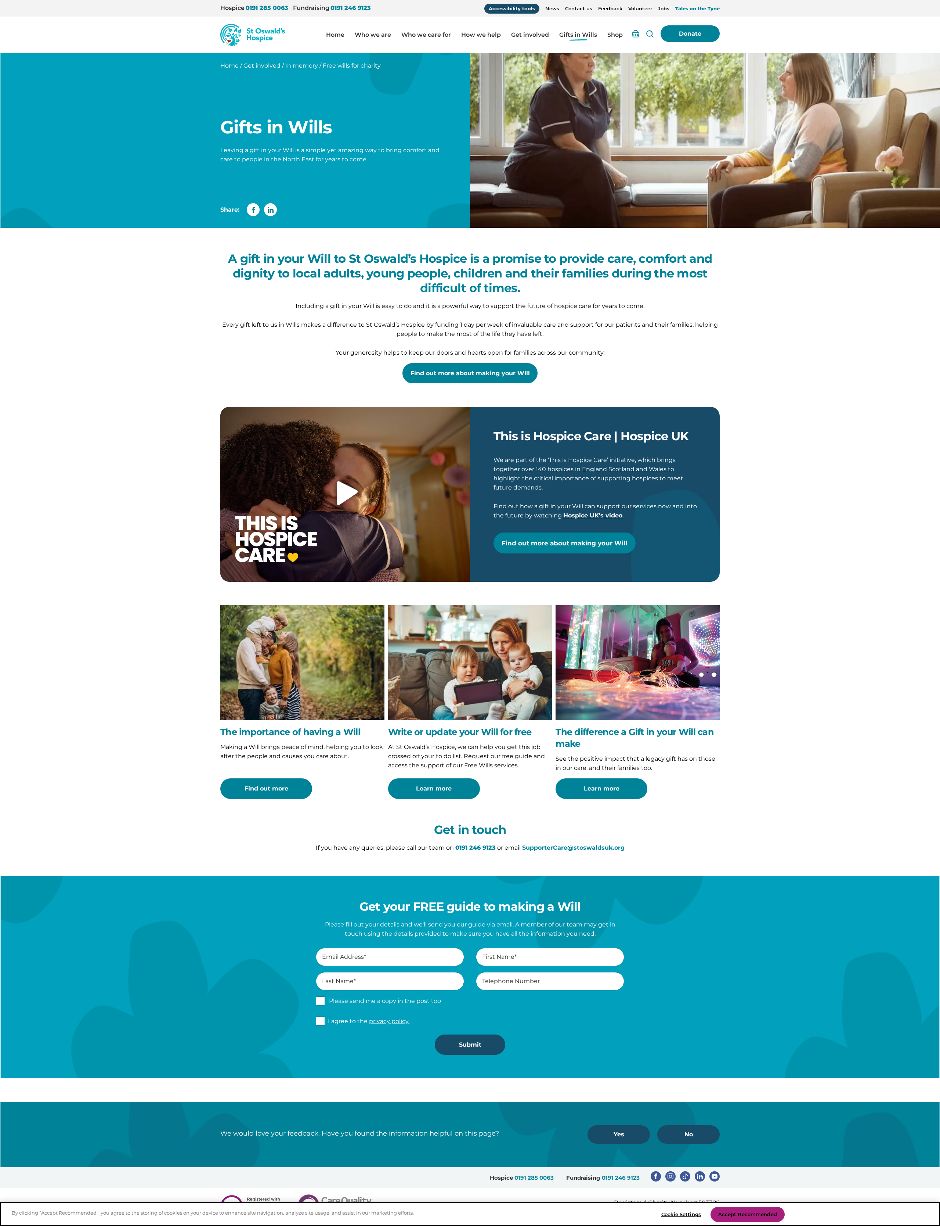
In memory (301, 65)
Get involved (530, 34)
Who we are (373, 34)
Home (335, 34)
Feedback (610, 8)
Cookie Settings (681, 1214)
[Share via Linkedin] (270, 209)
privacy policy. (389, 1021)
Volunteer (640, 8)
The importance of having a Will (290, 732)
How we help (481, 34)
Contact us (578, 8)
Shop (615, 34)
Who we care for (426, 34)
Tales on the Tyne (697, 8)
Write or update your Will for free (460, 732)
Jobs (663, 8)
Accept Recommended (747, 1214)
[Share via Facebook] (253, 209)
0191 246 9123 (350, 7)
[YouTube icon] (714, 1176)
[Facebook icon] (656, 1176)
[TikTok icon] (685, 1176)
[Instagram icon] (670, 1176)
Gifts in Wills (578, 34)
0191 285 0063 (267, 7)
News (552, 8)
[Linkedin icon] (700, 1176)
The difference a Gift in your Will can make (635, 738)
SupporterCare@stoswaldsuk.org (573, 847)
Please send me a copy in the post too (385, 1000)
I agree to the (368, 1021)
